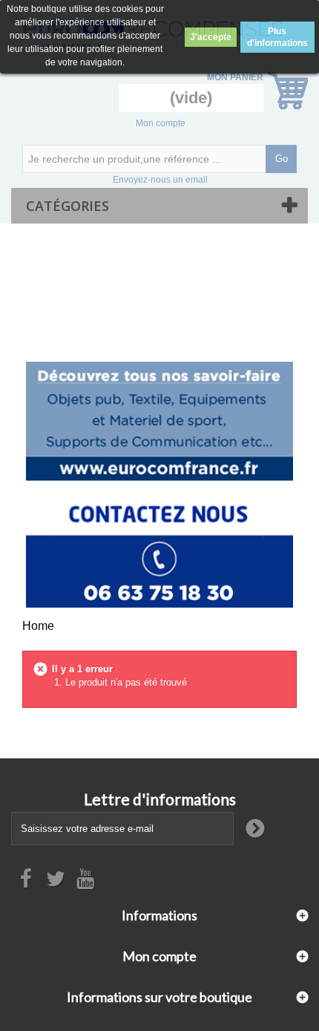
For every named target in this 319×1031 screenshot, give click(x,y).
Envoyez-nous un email (160, 180)
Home (38, 625)
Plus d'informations (277, 37)
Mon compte (160, 123)
